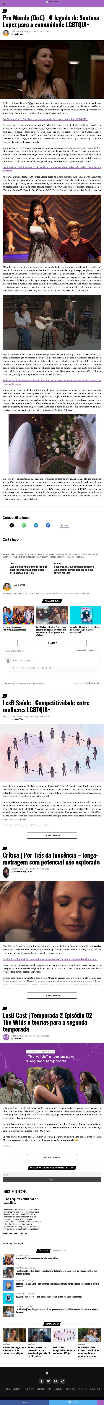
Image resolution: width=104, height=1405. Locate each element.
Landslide (93, 555)
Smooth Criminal (76, 557)
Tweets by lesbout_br (13, 1243)
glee (52, 555)
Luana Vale (18, 719)
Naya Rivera (42, 557)
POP (49, 1388)
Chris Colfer (42, 555)
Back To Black (26, 555)
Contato (83, 1388)
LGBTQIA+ (8, 557)
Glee (31, 103)
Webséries (17, 1388)
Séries (7, 1388)
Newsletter (95, 1388)
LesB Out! (18, 1038)
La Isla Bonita (80, 555)
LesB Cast (58, 1388)
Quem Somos (71, 1388)
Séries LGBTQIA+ (58, 557)
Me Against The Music (25, 557)
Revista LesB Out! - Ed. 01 (15, 1233)
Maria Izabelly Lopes (23, 871)
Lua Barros (18, 34)
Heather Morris (64, 555)
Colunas (40, 1388)
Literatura (29, 1388)
